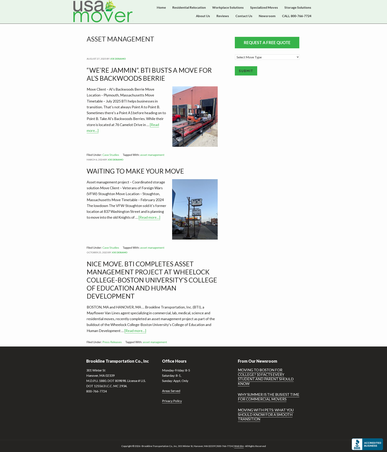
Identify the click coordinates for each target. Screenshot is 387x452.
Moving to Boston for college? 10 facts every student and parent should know (266, 377)
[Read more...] (149, 217)
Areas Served (171, 391)
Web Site (239, 446)
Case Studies (110, 154)
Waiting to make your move (135, 171)
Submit (246, 71)
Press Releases (112, 342)
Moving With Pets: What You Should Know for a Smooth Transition (266, 414)
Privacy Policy (172, 401)
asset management (152, 154)
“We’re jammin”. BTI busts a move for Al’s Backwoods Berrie (149, 74)
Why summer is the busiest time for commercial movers (268, 396)
